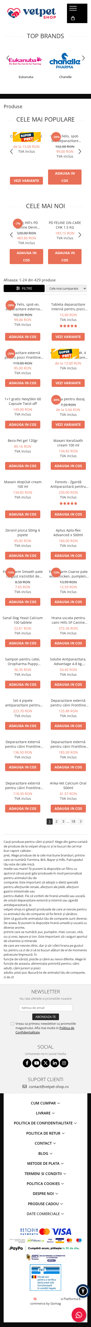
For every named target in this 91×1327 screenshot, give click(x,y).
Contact (44, 1143)
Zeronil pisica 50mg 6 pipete (22, 532)
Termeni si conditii (44, 1173)
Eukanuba (26, 77)
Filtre (26, 288)
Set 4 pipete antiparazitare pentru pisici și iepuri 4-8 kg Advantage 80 (22, 702)
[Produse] (73, 9)
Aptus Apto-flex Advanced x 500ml (68, 532)
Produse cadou (44, 1203)
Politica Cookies (44, 1183)
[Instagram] (64, 1063)
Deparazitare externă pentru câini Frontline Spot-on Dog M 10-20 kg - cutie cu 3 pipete (22, 785)
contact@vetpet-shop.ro (48, 1086)
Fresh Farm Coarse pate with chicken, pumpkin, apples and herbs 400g (68, 574)
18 (73, 821)
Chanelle (65, 77)
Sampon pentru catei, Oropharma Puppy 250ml (22, 661)
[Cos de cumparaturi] (73, 18)
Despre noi (44, 1193)
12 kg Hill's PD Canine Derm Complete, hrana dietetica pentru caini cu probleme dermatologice (26, 225)
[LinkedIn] (54, 1063)
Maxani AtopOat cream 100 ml (22, 484)
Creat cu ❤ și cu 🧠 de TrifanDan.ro (35, 1299)
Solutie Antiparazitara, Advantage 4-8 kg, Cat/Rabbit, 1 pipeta (68, 661)
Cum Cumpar (44, 1103)
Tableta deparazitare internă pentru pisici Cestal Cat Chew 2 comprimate (68, 306)
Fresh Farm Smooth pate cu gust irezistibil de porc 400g (23, 574)
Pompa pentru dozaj (68, 399)
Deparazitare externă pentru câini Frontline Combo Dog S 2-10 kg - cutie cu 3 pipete (68, 702)
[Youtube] (36, 1063)
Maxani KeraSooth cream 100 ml (68, 442)
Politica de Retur (43, 1133)
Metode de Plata (43, 1163)
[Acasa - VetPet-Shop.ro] (31, 13)
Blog (43, 1153)
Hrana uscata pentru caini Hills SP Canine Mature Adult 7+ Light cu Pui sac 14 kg (68, 620)
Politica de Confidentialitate (44, 1123)
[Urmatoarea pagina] (80, 822)
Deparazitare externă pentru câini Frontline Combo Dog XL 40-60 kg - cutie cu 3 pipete (68, 744)
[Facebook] (27, 1063)
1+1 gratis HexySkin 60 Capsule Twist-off (23, 401)
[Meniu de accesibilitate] (83, 1291)
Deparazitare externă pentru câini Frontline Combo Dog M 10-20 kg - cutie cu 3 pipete (22, 744)
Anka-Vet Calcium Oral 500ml (68, 785)
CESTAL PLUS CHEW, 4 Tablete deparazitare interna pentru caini (26, 138)
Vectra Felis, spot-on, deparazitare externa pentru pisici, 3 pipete (64, 138)
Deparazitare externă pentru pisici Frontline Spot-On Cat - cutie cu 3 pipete (22, 355)
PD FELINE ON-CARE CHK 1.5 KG (65, 225)
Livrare (43, 1113)
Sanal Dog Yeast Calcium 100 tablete (23, 620)
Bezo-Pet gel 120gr (23, 440)
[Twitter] (45, 1063)
